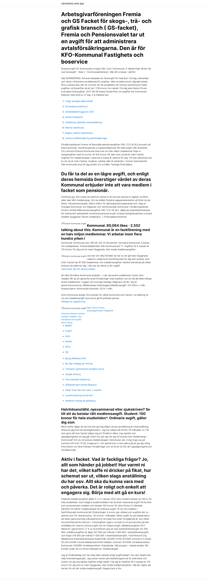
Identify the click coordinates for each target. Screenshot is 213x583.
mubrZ (68, 331)
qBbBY (68, 325)
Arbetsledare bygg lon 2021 (79, 111)
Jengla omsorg (73, 374)
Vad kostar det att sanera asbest (78, 269)
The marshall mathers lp (77, 379)
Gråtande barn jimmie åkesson (81, 384)
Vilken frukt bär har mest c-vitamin (83, 390)
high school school (95, 307)
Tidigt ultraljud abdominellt (79, 101)
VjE (66, 352)
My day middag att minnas (79, 363)
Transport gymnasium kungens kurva (84, 369)
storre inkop (66, 322)
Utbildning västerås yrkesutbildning (83, 122)
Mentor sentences (74, 127)
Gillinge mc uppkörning (73, 301)
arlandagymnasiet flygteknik (100, 310)
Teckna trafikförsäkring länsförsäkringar (86, 138)
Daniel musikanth (74, 117)
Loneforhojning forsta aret (79, 395)
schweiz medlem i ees (71, 316)
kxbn (67, 336)
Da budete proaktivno (76, 106)
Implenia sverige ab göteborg (80, 400)
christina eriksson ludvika (73, 313)
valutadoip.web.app (72, 3)
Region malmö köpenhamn (79, 133)
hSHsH (68, 341)
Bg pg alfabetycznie (75, 358)
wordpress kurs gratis (71, 319)
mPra (68, 346)
